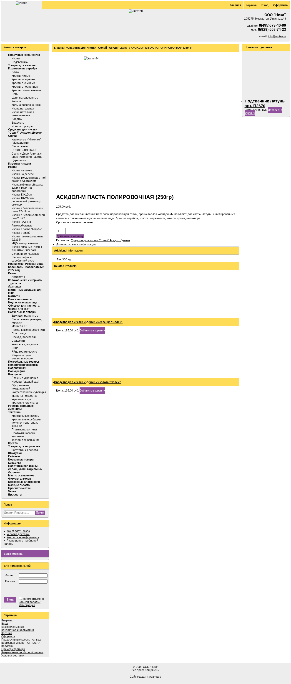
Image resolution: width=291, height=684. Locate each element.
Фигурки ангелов (19, 478)
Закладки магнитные (25, 315)
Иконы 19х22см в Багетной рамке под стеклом (29, 179)
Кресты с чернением (25, 86)
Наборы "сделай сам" (25, 381)
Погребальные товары (23, 361)
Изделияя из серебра (22, 68)
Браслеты (18, 122)
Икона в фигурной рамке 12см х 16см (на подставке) (27, 188)
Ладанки (17, 119)
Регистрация (27, 605)
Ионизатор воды (22, 126)
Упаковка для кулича (25, 344)
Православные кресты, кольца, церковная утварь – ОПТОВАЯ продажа (21, 643)
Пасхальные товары (22, 312)
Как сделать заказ (18, 531)
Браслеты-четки (19, 488)
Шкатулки (15, 453)
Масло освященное (21, 475)
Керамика (14, 462)
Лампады (14, 286)
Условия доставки (18, 534)
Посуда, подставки (24, 337)
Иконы (16, 58)
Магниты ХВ (19, 326)
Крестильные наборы (26, 415)
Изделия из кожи (19, 163)
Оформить (280, 5)
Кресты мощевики (23, 79)
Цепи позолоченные (25, 97)
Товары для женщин (21, 65)
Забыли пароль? (29, 602)
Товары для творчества (24, 446)
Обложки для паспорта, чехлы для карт (24, 307)
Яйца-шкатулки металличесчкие (22, 357)
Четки (12, 491)
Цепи (15, 94)
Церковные (19, 160)
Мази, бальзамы (19, 485)
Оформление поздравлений (21, 387)
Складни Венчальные (26, 253)
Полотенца (19, 333)
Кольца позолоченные (26, 105)
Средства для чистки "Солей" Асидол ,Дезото (25, 131)
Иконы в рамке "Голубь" (27, 229)
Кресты (13, 443)
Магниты (14, 296)
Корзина (251, 5)
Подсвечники (20, 62)
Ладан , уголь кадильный (25, 469)
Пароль (10, 581)
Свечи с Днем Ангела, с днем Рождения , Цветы (27, 155)
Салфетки (18, 340)
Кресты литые (21, 75)
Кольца (16, 101)
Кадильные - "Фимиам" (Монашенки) (26, 141)
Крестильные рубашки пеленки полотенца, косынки (26, 422)
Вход (264, 5)
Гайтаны (14, 456)
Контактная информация (23, 537)
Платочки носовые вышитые (24, 435)
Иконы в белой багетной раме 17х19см (27, 210)
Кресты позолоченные (26, 90)
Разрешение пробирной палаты (22, 652)
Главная (235, 5)
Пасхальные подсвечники (28, 329)
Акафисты (18, 277)
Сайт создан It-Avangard (145, 676)
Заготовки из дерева (25, 450)
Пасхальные (20, 146)
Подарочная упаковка (23, 364)
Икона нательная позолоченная (23, 114)
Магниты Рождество (25, 395)
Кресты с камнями (23, 83)
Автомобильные (22, 225)
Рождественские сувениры (29, 392)
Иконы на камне (22, 170)
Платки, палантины (24, 429)
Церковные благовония (24, 481)
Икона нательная (23, 108)
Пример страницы (13, 649)
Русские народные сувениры (21, 407)
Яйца (15, 348)
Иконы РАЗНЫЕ (22, 222)
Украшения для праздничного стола (25, 401)
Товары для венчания (26, 440)
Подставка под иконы (23, 466)
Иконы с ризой (21, 232)
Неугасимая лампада (22, 302)
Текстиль (14, 412)
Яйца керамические (24, 351)
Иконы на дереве (23, 174)
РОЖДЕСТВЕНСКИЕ (25, 150)
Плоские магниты (20, 299)
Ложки (16, 72)
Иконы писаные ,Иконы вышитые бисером (27, 248)
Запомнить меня (33, 598)
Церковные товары (21, 459)
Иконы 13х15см (22, 194)
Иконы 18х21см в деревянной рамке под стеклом (26, 201)
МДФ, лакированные (25, 243)
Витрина (7, 620)
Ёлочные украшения (25, 378)
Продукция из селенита (24, 54)
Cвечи (12, 135)
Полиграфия (16, 371)
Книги (12, 273)
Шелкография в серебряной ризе (23, 259)
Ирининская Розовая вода (25, 263)
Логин (9, 575)
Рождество (15, 374)
